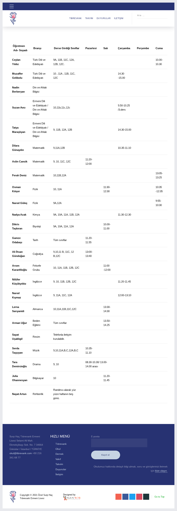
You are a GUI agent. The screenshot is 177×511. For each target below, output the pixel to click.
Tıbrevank (75, 18)
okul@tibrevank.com (21, 453)
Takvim (89, 18)
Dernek (59, 454)
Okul (57, 449)
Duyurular (104, 18)
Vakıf (58, 459)
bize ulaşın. (161, 470)
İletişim (118, 18)
